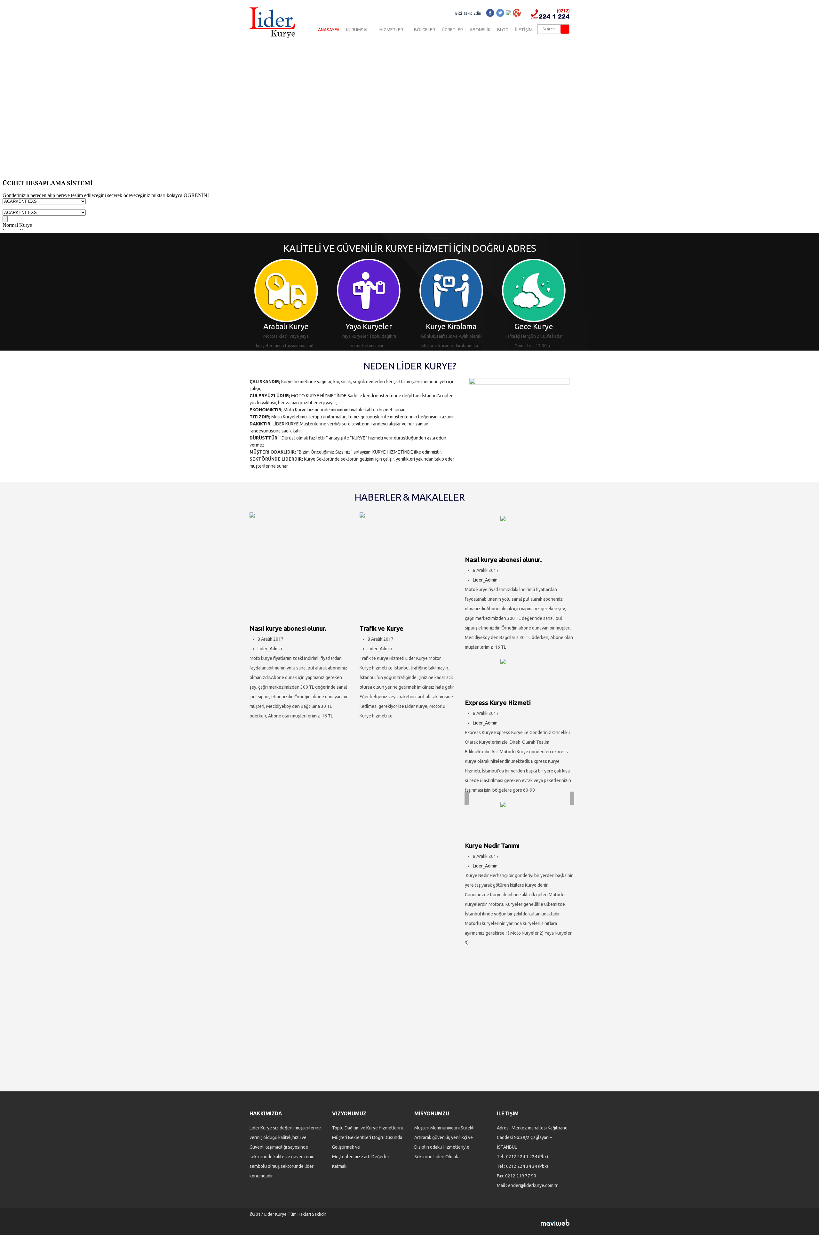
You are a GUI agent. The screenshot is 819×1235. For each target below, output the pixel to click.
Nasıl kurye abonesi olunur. (288, 628)
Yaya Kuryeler (318, 326)
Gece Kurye (483, 326)
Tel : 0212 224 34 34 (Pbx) (522, 1166)
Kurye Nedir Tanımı (492, 845)
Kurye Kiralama (400, 326)
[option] (318, 305)
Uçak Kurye (565, 326)
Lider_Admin (270, 648)
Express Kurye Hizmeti (498, 702)
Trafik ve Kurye (381, 628)
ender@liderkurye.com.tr (533, 1185)
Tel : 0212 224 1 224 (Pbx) (522, 1156)
